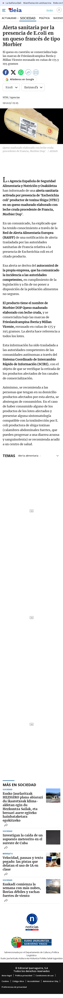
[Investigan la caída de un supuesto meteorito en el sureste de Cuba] (53, 837)
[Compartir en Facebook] (6, 73)
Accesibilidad (33, 981)
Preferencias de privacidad (14, 987)
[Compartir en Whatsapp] (21, 73)
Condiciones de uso (45, 975)
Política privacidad (23, 975)
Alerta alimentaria (28, 455)
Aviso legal (7, 975)
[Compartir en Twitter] (13, 73)
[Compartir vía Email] (36, 73)
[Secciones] (3, 10)
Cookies (5, 981)
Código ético (18, 981)
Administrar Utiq (50, 981)
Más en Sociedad (19, 784)
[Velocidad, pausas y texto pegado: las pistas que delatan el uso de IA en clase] (53, 860)
